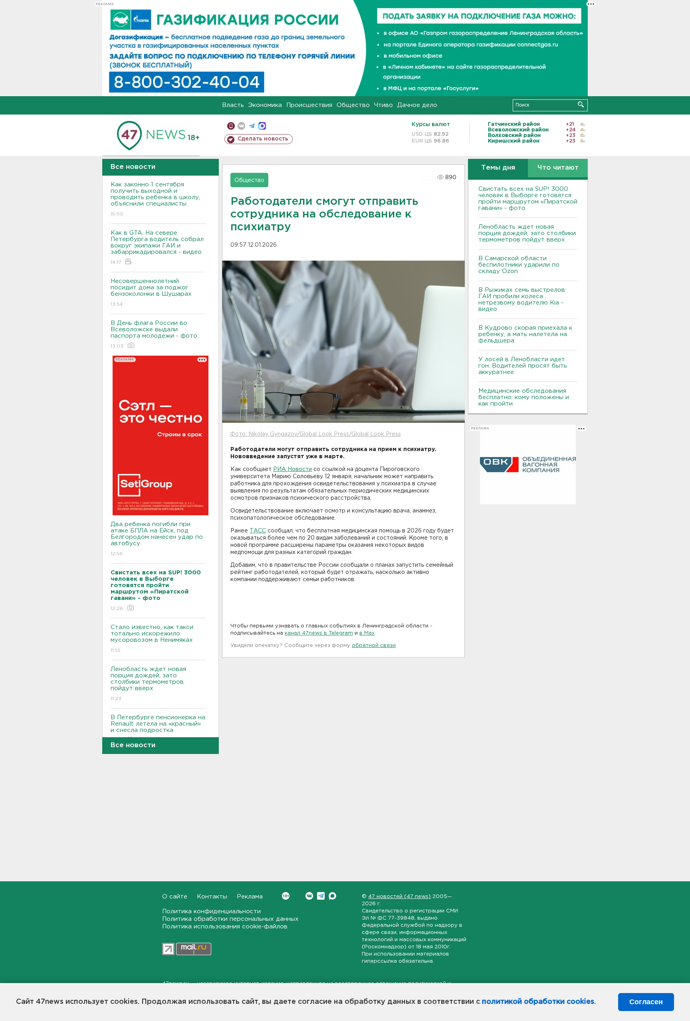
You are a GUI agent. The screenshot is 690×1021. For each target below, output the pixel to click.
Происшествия (309, 105)
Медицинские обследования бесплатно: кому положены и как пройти (523, 397)
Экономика (265, 105)
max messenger (262, 126)
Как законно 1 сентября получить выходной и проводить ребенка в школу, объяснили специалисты (155, 199)
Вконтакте (309, 896)
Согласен (646, 1002)
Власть (233, 105)
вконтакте (241, 126)
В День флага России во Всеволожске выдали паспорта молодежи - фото (154, 334)
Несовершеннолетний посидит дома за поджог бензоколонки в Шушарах (151, 293)
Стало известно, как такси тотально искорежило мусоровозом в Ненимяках (152, 639)
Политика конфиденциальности (211, 911)
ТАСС (258, 530)
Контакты (212, 896)
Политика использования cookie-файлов (225, 926)
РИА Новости (292, 469)
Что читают (558, 168)
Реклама (250, 896)
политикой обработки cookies (538, 1002)
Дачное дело (417, 105)
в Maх (367, 633)
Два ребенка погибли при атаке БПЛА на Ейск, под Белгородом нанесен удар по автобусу (157, 539)
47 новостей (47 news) (399, 896)
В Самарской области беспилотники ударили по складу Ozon (518, 265)
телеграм (252, 126)
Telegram (321, 896)
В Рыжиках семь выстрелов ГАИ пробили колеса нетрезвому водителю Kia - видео (521, 299)
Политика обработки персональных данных (230, 919)
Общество (353, 105)
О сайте (174, 896)
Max (332, 896)
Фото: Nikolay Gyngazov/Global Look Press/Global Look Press (315, 434)
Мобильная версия (231, 126)
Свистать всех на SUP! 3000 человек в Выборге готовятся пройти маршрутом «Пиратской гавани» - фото (527, 198)
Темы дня (498, 168)
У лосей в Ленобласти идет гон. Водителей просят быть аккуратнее (522, 366)
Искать (581, 104)
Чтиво (383, 105)
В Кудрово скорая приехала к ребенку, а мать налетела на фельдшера (525, 334)
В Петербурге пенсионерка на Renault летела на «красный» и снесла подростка (158, 729)
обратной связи (374, 645)
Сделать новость (263, 139)
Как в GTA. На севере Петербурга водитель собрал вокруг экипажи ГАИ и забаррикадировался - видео (157, 247)
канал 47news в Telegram (319, 633)
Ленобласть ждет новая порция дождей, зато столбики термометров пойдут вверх (148, 684)
